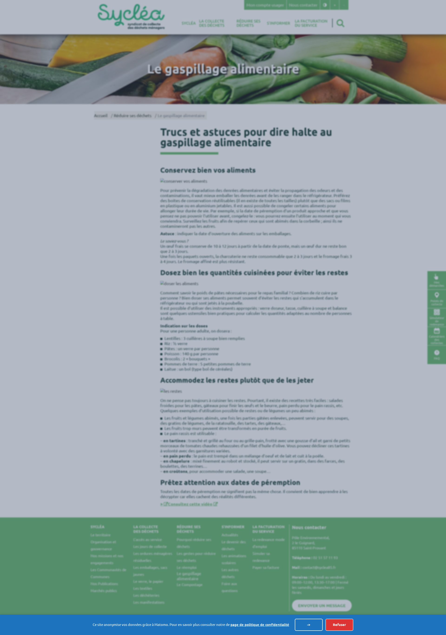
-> (308, 625)
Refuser (339, 625)
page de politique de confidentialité (259, 625)
